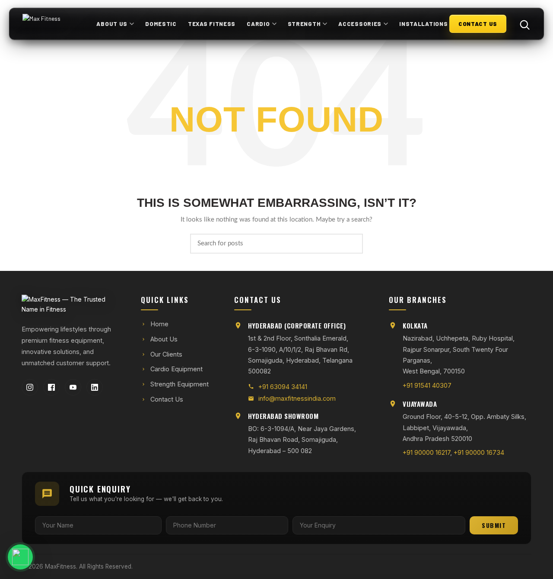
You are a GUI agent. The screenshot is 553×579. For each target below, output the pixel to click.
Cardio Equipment (176, 369)
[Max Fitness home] (58, 24)
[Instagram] (30, 387)
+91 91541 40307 (427, 385)
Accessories (359, 23)
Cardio (258, 23)
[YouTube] (73, 387)
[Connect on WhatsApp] (46, 556)
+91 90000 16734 (479, 452)
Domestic (161, 23)
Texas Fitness (211, 23)
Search (351, 244)
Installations (423, 23)
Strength (304, 23)
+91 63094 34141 (282, 386)
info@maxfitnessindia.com (297, 398)
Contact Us (166, 399)
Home (159, 324)
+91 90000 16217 (426, 452)
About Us (111, 23)
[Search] (520, 23)
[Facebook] (51, 387)
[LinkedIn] (94, 387)
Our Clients (166, 354)
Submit (494, 525)
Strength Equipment (179, 384)
